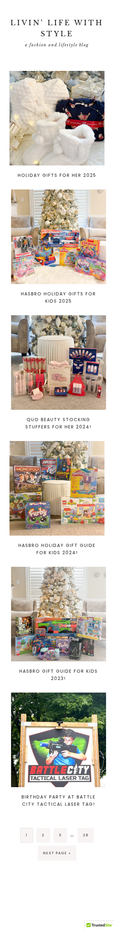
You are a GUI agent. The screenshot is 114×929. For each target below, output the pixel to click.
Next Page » (57, 853)
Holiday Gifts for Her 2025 (57, 175)
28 (86, 835)
